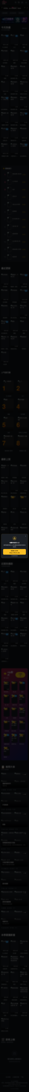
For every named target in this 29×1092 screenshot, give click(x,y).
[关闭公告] (25, 536)
